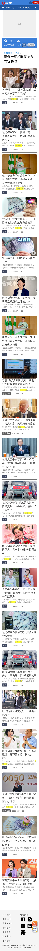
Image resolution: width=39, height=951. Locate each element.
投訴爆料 (7, 936)
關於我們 (7, 914)
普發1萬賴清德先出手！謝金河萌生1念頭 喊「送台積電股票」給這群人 (19, 797)
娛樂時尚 (26, 7)
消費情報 (7, 940)
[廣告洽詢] (34, 929)
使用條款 (7, 932)
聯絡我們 (7, 919)
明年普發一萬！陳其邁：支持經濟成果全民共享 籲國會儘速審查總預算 (18, 340)
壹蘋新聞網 (8, 53)
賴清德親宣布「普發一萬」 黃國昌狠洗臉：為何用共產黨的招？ (18, 135)
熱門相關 (31, 45)
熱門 (19, 7)
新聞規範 (7, 927)
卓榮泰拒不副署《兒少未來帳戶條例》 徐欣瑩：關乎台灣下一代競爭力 (19, 592)
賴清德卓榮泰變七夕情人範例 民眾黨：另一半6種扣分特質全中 (20, 549)
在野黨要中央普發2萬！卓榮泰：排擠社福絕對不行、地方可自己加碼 (18, 463)
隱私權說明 (7, 923)
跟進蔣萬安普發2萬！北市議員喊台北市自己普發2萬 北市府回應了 (19, 840)
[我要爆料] (34, 923)
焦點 (13, 7)
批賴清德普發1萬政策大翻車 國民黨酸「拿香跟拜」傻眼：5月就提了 (19, 506)
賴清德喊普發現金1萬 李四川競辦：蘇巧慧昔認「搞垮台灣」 (19, 754)
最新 (8, 7)
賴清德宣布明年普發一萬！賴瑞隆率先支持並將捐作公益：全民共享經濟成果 (18, 179)
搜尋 (17, 53)
